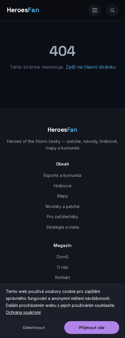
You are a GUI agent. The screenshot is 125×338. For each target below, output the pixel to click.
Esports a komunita (62, 175)
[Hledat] (112, 10)
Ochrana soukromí (23, 312)
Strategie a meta (62, 227)
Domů (63, 256)
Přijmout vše (92, 327)
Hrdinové (63, 185)
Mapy (62, 195)
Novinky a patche (63, 206)
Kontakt (62, 277)
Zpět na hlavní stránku (91, 67)
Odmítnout (34, 327)
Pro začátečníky (62, 216)
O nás (62, 267)
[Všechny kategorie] (95, 10)
